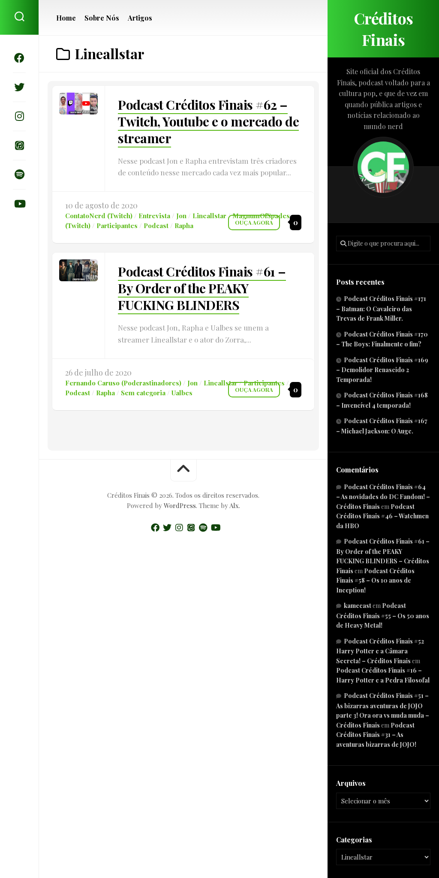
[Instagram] (19, 116)
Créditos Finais (383, 29)
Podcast (156, 225)
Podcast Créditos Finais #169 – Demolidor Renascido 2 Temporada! (382, 370)
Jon (181, 215)
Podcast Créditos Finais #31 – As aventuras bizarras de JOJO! (376, 735)
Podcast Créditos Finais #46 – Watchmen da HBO (382, 516)
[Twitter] (19, 87)
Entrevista (154, 215)
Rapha (183, 225)
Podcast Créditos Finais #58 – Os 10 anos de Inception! (375, 580)
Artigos (140, 18)
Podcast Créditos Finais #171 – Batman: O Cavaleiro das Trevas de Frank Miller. (381, 308)
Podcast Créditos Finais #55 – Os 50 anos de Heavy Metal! (382, 615)
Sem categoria (143, 392)
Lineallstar (209, 215)
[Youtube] (19, 203)
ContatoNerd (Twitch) (98, 215)
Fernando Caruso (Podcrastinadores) (123, 383)
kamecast (357, 605)
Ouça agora (254, 222)
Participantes (117, 225)
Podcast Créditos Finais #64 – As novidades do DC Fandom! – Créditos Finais (383, 497)
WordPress (180, 505)
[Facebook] (19, 58)
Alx (234, 505)
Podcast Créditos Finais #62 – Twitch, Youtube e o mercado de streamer (208, 121)
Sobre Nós (101, 18)
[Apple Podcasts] (19, 145)
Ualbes (181, 392)
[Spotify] (19, 174)
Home (66, 18)
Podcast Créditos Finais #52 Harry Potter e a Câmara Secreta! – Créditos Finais (380, 651)
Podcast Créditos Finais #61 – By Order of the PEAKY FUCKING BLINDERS (202, 288)
